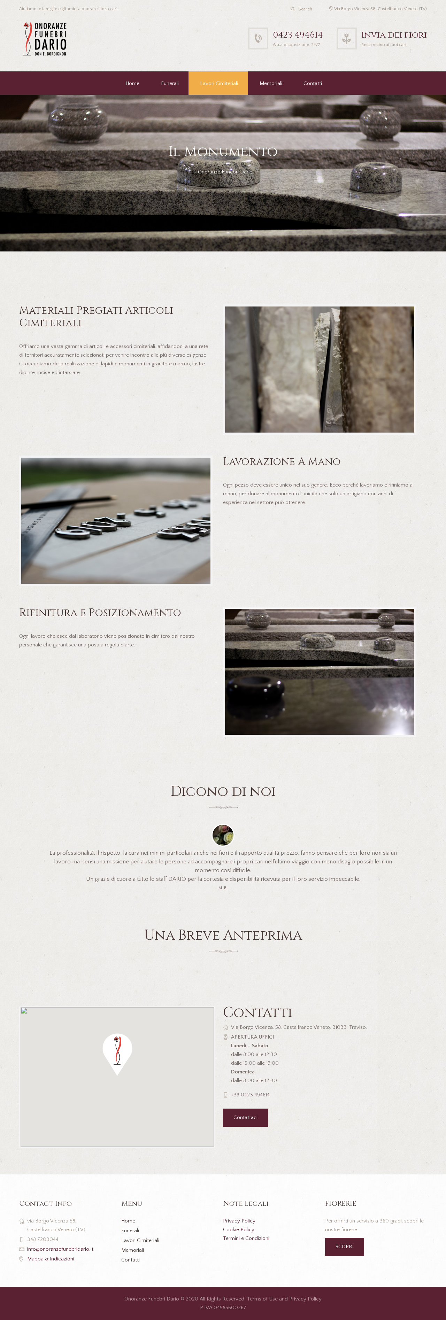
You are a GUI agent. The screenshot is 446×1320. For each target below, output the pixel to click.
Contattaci (245, 1117)
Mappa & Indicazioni (50, 1259)
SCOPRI (345, 1247)
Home (132, 83)
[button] (117, 1054)
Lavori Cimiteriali (219, 83)
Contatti (312, 83)
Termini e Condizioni (246, 1238)
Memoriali (271, 83)
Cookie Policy (238, 1230)
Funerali (170, 83)
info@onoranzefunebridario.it (60, 1249)
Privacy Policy (239, 1221)
